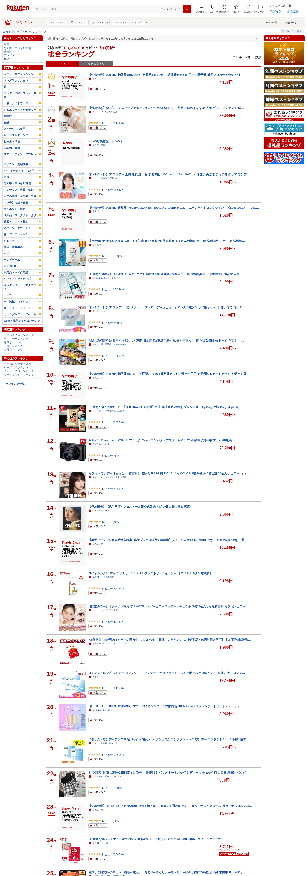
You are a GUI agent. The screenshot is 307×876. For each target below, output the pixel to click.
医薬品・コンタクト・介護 (20, 215)
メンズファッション (16, 80)
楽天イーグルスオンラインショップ (109, 643)
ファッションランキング (19, 374)
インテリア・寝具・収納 (19, 189)
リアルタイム (120, 22)
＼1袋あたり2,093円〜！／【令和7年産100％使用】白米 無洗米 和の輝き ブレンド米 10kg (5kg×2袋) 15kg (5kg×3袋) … (165, 407)
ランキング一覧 (15, 383)
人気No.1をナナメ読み (17, 363)
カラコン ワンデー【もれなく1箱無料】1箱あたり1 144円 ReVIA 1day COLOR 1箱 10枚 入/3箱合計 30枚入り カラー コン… (168, 473)
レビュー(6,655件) (113, 422)
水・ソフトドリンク (16, 135)
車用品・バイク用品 (16, 272)
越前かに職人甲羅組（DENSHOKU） (110, 344)
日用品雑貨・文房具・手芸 (20, 196)
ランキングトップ (57, 22)
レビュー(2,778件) (113, 588)
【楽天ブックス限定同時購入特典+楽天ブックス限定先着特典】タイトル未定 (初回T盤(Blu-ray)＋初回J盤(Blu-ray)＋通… (167, 540)
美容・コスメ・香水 (16, 221)
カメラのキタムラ (101, 444)
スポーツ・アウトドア (17, 228)
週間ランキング (13, 342)
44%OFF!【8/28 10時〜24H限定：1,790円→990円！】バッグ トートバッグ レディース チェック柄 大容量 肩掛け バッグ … (168, 772)
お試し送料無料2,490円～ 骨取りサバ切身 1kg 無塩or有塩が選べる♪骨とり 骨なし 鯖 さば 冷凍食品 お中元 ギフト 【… (166, 340)
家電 (6, 44)
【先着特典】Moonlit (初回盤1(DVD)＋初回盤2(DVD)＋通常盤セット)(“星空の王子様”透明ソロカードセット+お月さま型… (168, 373)
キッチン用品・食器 (16, 202)
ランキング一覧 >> (292, 31)
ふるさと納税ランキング (19, 371)
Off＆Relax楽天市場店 (103, 710)
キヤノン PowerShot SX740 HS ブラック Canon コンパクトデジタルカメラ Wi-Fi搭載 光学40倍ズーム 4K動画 (160, 440)
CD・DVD (10, 266)
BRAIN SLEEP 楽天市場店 (105, 112)
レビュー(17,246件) (113, 289)
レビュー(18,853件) (113, 355)
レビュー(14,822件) (113, 189)
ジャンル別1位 (139, 22)
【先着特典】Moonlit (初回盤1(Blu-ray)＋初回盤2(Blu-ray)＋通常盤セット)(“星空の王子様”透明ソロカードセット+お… (166, 74)
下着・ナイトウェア (16, 103)
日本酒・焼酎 (12, 147)
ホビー (8, 253)
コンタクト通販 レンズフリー (107, 743)
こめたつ (97, 245)
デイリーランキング (16, 338)
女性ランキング (100, 22)
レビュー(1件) (110, 821)
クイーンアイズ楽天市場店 (105, 610)
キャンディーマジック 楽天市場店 (109, 477)
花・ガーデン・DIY (16, 234)
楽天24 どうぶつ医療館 (103, 577)
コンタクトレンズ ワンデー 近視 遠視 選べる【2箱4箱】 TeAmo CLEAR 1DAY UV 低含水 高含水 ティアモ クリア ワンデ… (169, 174)
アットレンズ (99, 311)
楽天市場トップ (12, 31)
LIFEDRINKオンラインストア (106, 278)
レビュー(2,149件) (113, 123)
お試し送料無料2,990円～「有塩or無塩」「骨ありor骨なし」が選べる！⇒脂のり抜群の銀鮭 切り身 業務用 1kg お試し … (167, 872)
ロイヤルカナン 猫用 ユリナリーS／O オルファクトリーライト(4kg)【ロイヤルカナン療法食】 (150, 573)
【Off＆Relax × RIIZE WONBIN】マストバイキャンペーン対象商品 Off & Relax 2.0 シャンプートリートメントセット (165, 706)
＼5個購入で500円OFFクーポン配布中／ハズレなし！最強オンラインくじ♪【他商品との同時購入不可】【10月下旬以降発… (169, 639)
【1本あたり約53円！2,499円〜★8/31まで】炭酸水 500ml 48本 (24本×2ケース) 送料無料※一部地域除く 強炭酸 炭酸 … (165, 274)
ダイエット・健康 (14, 208)
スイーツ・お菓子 (14, 128)
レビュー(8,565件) (113, 854)
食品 (6, 59)
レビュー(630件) (112, 256)
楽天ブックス (99, 78)
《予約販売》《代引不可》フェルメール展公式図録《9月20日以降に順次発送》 (140, 506)
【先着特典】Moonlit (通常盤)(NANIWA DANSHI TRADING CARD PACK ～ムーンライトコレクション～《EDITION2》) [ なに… (173, 207)
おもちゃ (9, 240)
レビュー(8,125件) (113, 688)
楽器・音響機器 (13, 247)
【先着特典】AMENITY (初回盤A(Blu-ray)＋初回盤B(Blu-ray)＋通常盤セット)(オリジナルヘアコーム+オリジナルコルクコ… (170, 805)
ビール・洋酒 (12, 141)
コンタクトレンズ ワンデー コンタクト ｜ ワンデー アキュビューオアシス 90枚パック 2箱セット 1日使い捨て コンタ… (166, 307)
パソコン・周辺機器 (16, 164)
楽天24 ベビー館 (100, 843)
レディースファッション (19, 74)
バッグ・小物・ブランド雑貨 (20, 95)
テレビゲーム (12, 55)
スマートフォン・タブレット (20, 156)
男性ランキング (79, 22)
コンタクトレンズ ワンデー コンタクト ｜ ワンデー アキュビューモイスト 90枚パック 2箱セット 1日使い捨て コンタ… (166, 673)
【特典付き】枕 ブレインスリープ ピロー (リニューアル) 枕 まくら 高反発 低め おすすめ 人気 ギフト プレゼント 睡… (166, 108)
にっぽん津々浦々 (101, 510)
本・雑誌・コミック (16, 301)
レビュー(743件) (112, 322)
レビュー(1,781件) (113, 754)
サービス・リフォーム (17, 308)
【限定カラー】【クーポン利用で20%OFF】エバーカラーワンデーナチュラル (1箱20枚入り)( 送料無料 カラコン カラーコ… (169, 606)
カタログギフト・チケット (20, 314)
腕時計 (8, 51)
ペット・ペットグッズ (17, 278)
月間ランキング (13, 346)
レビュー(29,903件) (113, 488)
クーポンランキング (16, 367)
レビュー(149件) (112, 787)
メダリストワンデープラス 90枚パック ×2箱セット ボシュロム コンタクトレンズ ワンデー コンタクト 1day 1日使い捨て (167, 739)
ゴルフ (8, 295)
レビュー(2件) (110, 522)
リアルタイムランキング (19, 335)
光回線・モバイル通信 (17, 48)
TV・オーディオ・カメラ (19, 170)
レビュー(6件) (110, 455)
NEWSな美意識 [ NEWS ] (105, 141)
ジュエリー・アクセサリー (20, 109)
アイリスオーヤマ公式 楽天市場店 (108, 411)
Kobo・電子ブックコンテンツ (22, 320)
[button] (213, 9)
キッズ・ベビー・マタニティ (20, 287)
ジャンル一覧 (270, 22)
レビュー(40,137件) (113, 621)
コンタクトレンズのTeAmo (105, 178)
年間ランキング (13, 349)
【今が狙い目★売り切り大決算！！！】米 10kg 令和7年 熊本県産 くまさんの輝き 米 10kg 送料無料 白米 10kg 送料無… (166, 240)
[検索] (187, 9)
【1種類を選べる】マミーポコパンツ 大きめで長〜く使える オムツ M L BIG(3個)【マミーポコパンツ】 (156, 839)
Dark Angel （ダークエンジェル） (108, 776)
